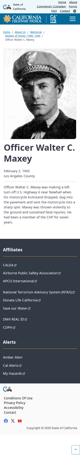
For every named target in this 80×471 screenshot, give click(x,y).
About (73, 2)
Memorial (36, 32)
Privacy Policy (14, 402)
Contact (65, 11)
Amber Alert (13, 357)
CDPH (7, 327)
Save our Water (15, 308)
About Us (20, 32)
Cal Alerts (10, 365)
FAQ (54, 11)
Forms (73, 6)
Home (62, 2)
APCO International (18, 281)
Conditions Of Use (18, 398)
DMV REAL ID (13, 319)
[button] (75, 11)
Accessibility (13, 407)
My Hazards (12, 373)
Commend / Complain (51, 6)
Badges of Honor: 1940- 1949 (22, 35)
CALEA (8, 265)
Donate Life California (20, 300)
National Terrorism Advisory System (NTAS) (37, 292)
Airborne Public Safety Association (30, 273)
